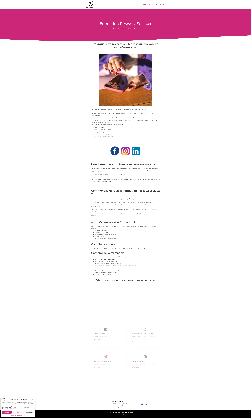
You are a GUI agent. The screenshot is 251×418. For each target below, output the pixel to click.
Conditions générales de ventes (119, 403)
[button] (33, 399)
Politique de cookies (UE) (118, 405)
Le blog (162, 4)
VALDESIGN (139, 412)
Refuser (17, 412)
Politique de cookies (13, 415)
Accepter (7, 412)
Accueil (144, 4)
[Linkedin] (146, 404)
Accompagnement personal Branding (142, 333)
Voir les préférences (28, 412)
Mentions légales (116, 407)
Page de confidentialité (21, 415)
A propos (151, 4)
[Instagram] (142, 404)
